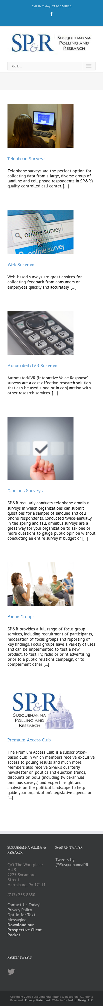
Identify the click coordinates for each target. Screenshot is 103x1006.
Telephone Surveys (27, 158)
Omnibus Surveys (25, 490)
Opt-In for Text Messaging (22, 917)
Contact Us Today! (24, 905)
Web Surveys (21, 264)
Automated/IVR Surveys (32, 365)
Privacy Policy (20, 910)
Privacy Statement (37, 1000)
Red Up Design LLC (80, 1000)
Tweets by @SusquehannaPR (71, 862)
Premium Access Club (29, 740)
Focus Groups (21, 616)
